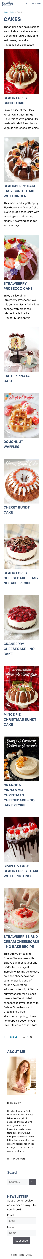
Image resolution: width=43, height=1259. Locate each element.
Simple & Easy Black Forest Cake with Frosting (21, 871)
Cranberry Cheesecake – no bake (19, 649)
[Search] (32, 1182)
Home (6, 12)
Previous (11, 1036)
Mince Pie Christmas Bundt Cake (20, 719)
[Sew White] (7, 3)
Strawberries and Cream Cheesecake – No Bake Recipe (21, 942)
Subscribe (21, 1240)
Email (10, 1215)
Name (10, 1227)
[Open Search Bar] (26, 3)
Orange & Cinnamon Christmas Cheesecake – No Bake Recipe (19, 795)
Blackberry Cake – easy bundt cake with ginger (21, 191)
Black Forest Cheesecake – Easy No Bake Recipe (21, 578)
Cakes (12, 12)
